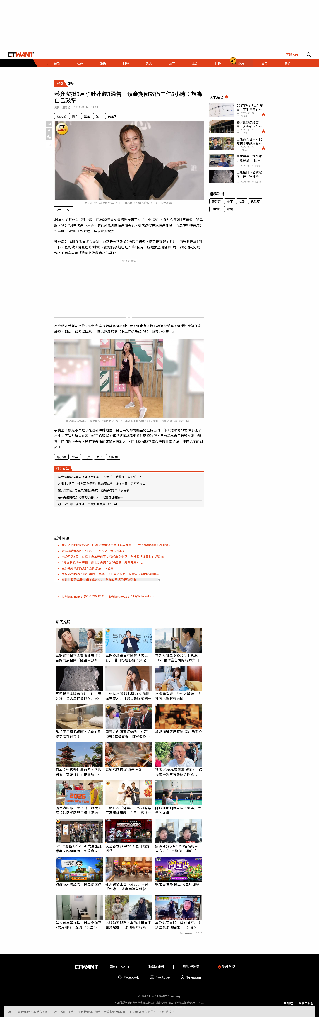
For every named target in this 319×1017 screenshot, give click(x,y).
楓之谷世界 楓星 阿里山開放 (177, 884)
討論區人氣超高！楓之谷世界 (79, 884)
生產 (87, 116)
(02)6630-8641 (95, 596)
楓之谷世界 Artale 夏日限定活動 (127, 848)
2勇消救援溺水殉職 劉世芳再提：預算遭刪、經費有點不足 (102, 562)
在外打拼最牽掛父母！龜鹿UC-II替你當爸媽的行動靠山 (99, 579)
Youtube (163, 977)
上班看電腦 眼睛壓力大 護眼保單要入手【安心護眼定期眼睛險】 (128, 696)
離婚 (230, 209)
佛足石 (255, 201)
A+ (59, 209)
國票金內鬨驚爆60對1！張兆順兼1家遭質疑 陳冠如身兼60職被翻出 (127, 734)
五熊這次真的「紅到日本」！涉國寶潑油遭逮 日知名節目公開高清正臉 (178, 924)
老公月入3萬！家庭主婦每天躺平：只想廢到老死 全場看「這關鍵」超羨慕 (113, 556)
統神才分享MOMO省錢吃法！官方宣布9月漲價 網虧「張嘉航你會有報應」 (178, 848)
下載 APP (292, 55)
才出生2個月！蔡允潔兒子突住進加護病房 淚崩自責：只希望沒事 (101, 483)
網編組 (66, 107)
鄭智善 (216, 201)
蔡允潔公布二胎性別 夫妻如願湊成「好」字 (87, 504)
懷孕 (75, 116)
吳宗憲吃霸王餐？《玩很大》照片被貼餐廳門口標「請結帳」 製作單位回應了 (79, 810)
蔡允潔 (61, 116)
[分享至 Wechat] (49, 137)
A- (68, 209)
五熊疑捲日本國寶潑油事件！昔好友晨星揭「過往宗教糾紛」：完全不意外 (79, 657)
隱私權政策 (86, 1011)
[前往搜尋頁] (309, 54)
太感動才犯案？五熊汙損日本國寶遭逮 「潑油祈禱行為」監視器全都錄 (128, 924)
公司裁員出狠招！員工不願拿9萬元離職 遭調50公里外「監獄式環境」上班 (79, 924)
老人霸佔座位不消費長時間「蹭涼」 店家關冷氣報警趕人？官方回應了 (127, 886)
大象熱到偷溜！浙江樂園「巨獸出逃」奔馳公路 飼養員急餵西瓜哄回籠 (110, 574)
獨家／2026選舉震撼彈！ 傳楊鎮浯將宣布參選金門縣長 (178, 772)
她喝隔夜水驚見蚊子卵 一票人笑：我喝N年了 (93, 551)
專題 (287, 63)
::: (58, 69)
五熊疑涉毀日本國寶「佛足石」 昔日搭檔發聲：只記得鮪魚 (127, 657)
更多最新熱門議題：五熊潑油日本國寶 (88, 568)
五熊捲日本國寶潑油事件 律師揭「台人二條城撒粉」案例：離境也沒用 (79, 696)
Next (49, 144)
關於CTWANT (119, 967)
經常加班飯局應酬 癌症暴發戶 (178, 731)
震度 (230, 201)
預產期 (112, 116)
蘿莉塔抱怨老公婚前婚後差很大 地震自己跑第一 (90, 497)
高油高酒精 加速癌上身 (123, 769)
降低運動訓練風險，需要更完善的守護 (178, 810)
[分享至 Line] (49, 124)
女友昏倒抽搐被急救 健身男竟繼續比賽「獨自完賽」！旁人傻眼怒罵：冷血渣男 (116, 545)
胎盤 (242, 201)
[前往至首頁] (21, 54)
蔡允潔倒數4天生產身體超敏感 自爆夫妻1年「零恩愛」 (95, 490)
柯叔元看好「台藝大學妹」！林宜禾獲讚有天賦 (178, 696)
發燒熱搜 (228, 967)
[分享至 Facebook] (49, 131)
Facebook (131, 977)
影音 (264, 63)
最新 (57, 63)
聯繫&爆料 (156, 967)
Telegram (193, 977)
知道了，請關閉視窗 (300, 1003)
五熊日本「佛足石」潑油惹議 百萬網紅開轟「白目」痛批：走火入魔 (128, 810)
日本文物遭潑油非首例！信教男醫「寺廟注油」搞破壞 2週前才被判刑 (79, 772)
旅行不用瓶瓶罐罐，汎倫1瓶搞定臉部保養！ (78, 734)
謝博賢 (216, 209)
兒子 (99, 116)
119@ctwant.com (144, 596)
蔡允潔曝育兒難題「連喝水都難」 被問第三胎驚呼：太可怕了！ (100, 476)
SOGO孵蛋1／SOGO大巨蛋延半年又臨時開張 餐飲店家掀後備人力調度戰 (79, 848)
